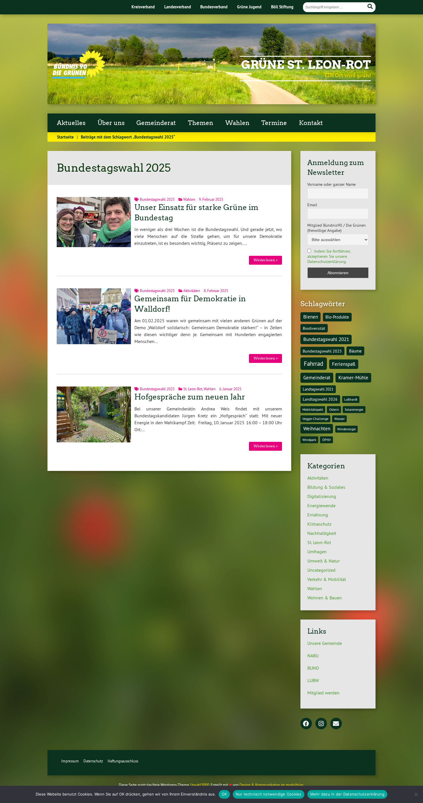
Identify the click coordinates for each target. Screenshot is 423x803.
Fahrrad (313, 364)
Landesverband (177, 7)
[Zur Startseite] (78, 77)
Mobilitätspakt (312, 409)
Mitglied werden (323, 693)
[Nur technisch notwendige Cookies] (416, 794)
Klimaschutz (319, 524)
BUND (313, 668)
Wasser (339, 418)
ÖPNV (326, 440)
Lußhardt (350, 399)
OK (224, 794)
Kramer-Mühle (353, 377)
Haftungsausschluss (123, 761)
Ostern (334, 409)
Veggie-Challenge (315, 418)
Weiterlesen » (266, 260)
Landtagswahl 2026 (320, 399)
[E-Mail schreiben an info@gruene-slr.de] (336, 724)
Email (312, 204)
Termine (274, 123)
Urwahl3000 (199, 785)
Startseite (65, 137)
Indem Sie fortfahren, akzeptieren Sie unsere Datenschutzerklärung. (329, 256)
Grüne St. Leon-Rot (306, 65)
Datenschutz (93, 761)
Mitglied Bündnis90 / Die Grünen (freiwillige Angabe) (336, 228)
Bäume (355, 351)
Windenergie (346, 429)
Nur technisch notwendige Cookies (269, 794)
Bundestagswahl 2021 (326, 339)
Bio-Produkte (337, 317)
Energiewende (321, 505)
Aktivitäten (191, 290)
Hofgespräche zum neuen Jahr (189, 397)
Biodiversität (314, 328)
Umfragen (317, 551)
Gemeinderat (316, 377)
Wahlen (189, 199)
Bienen (310, 317)
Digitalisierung (321, 496)
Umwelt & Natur (323, 561)
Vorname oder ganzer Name (331, 184)
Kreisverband (143, 7)
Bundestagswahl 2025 (157, 199)
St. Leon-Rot (192, 389)
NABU (313, 655)
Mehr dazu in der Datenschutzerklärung (347, 794)
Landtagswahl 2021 (318, 389)
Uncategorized (321, 570)
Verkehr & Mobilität (326, 579)
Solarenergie (354, 409)
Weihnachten (316, 428)
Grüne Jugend (249, 7)
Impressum (70, 761)
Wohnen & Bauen (324, 598)
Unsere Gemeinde (324, 643)
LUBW (313, 680)
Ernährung (317, 515)
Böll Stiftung (282, 7)
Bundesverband (214, 7)
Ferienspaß (343, 364)
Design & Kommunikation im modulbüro (271, 785)
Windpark (309, 440)
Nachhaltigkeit (321, 533)
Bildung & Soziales (326, 487)
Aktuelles (71, 123)
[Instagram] (321, 724)
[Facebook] (306, 724)
